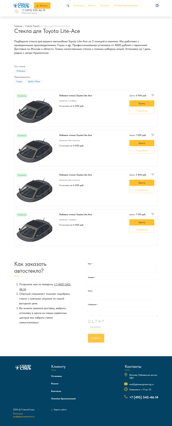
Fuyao (19, 81)
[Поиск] (68, 5)
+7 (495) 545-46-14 (33, 10)
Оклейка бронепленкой (126, 5)
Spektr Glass (34, 81)
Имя (90, 264)
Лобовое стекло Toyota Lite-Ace (75, 95)
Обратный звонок (29, 13)
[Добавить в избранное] (153, 95)
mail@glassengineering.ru (141, 384)
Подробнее (142, 110)
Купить (142, 103)
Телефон (91, 277)
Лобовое (20, 71)
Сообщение (92, 304)
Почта (90, 291)
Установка (78, 5)
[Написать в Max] (157, 5)
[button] (157, 5)
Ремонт (91, 5)
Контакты (105, 5)
